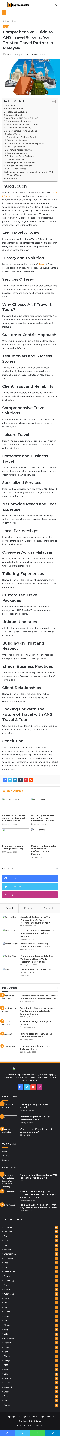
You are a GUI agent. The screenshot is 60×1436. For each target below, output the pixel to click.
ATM (6, 1365)
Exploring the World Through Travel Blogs (13, 847)
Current (7, 1405)
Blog (6, 1329)
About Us (6, 1156)
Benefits (7, 1378)
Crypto (7, 1298)
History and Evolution (16, 112)
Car (5, 1320)
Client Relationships (16, 169)
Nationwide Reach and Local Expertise (25, 143)
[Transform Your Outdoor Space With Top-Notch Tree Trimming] (9, 1181)
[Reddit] (31, 780)
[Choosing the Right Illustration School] (9, 1108)
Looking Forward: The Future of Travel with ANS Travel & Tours (30, 173)
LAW (6, 1303)
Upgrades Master (29, 1416)
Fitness (7, 1325)
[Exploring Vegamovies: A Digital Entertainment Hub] (9, 1120)
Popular (28, 908)
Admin (9, 54)
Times (6, 1396)
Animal (7, 1289)
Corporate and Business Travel (21, 137)
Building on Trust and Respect (21, 162)
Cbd (5, 1307)
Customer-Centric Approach (19, 121)
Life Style (8, 1232)
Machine (7, 1383)
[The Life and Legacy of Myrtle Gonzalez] (10, 1025)
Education (8, 1258)
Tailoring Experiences (17, 153)
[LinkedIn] (15, 780)
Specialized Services (17, 140)
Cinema (7, 1356)
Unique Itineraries (15, 159)
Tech (6, 1240)
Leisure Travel (13, 134)
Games (7, 1236)
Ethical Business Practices (19, 165)
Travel (14, 21)
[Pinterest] (26, 780)
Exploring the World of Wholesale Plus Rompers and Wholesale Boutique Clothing (37, 1011)
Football (7, 1343)
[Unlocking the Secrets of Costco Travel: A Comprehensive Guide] (44, 805)
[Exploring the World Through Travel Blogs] (15, 835)
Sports (7, 1276)
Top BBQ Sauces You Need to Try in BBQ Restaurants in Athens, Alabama (38, 933)
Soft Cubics (36, 1421)
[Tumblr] (20, 780)
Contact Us (7, 1160)
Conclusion (12, 178)
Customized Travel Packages (20, 156)
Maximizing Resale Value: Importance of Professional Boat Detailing (44, 850)
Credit (6, 1392)
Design (7, 1360)
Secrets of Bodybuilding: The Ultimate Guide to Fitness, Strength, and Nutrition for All (35, 920)
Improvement (10, 1338)
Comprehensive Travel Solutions (21, 131)
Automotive (9, 1294)
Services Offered (14, 115)
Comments (48, 908)
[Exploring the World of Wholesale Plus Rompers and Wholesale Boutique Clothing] (10, 1012)
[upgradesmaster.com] (18, 5)
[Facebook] (5, 780)
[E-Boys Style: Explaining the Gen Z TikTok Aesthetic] (10, 1050)
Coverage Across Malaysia (19, 150)
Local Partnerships (16, 146)
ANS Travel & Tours (15, 108)
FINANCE (8, 1347)
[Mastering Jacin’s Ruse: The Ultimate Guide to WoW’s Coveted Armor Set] (10, 999)
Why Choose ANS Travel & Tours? (22, 118)
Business (8, 1227)
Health (7, 1267)
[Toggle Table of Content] (52, 101)
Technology (9, 1280)
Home (7, 21)
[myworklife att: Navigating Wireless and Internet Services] (10, 947)
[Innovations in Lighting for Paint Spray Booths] (10, 973)
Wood (6, 1369)
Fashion (7, 1249)
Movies (7, 1312)
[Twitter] (10, 780)
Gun (5, 1400)
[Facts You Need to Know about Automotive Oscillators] (10, 1037)
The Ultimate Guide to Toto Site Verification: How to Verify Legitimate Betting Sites (36, 959)
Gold (6, 1334)
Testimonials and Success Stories (22, 124)
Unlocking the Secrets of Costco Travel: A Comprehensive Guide (44, 818)
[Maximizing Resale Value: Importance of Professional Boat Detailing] (44, 835)
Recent (9, 908)
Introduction (11, 105)
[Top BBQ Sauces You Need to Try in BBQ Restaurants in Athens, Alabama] (10, 934)
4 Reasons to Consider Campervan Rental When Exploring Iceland (15, 818)
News (6, 1316)
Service (7, 1374)
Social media (9, 1272)
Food (6, 1263)
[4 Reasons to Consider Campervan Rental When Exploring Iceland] (15, 805)
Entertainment (10, 1254)
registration (9, 1387)
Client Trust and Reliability (18, 127)
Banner (7, 1352)
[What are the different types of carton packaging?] (9, 1133)
